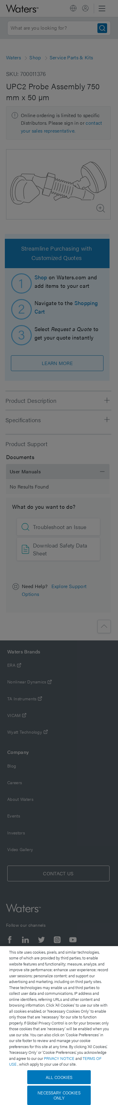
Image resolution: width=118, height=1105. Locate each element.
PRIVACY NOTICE (59, 1058)
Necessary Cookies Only (59, 1095)
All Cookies (59, 1077)
